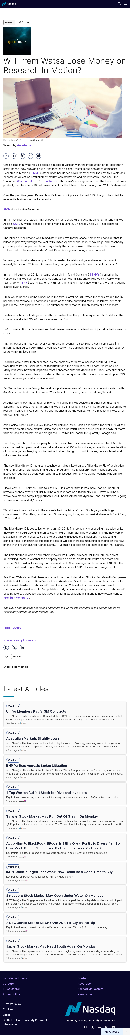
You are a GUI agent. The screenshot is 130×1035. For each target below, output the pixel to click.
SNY (24, 282)
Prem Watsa (49, 181)
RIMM (34, 173)
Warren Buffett (27, 181)
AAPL (16, 223)
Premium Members (15, 597)
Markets (9, 22)
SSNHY (94, 274)
